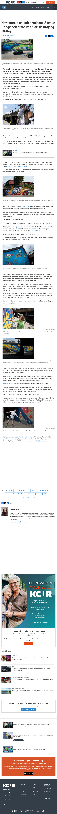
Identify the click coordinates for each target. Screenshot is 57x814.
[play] (4, 7)
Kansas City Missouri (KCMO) (14, 493)
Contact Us (35, 791)
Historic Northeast (45, 490)
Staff (34, 787)
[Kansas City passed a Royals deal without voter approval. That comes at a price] (6, 680)
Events (34, 784)
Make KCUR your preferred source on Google (28, 703)
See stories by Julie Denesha (18, 522)
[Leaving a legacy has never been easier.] (28, 601)
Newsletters (24, 797)
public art (8, 497)
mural (38, 493)
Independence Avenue (22, 490)
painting (17, 497)
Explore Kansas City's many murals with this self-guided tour (29, 749)
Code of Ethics (47, 788)
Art (45, 493)
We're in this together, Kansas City (28, 761)
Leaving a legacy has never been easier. (28, 631)
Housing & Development (18, 688)
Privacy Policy (47, 798)
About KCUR (24, 784)
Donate (51, 2)
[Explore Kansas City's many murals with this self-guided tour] (8, 749)
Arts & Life (4, 18)
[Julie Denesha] (4, 511)
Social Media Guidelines (47, 785)
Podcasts (23, 794)
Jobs (34, 794)
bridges (34, 490)
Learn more (28, 644)
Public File (46, 795)
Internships (35, 797)
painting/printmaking (29, 497)
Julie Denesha (10, 35)
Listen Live (23, 787)
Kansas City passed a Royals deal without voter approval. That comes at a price (32, 679)
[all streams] (55, 7)
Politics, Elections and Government (20, 677)
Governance (47, 791)
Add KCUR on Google (28, 709)
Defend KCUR (28, 773)
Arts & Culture (29, 493)
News (13, 666)
